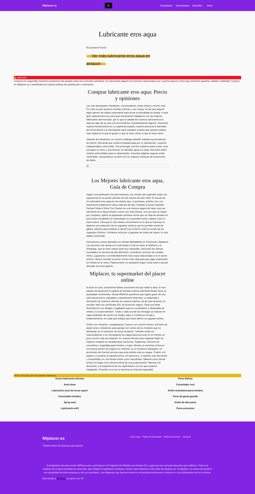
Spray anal (70, 402)
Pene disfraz (185, 378)
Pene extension (185, 408)
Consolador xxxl (185, 384)
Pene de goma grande (185, 396)
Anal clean (70, 384)
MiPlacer (61, 478)
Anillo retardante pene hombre (185, 390)
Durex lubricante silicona (69, 378)
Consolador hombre (69, 396)
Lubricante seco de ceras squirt (70, 390)
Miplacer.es (49, 5)
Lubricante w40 (70, 408)
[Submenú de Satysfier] (203, 5)
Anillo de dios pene (185, 402)
